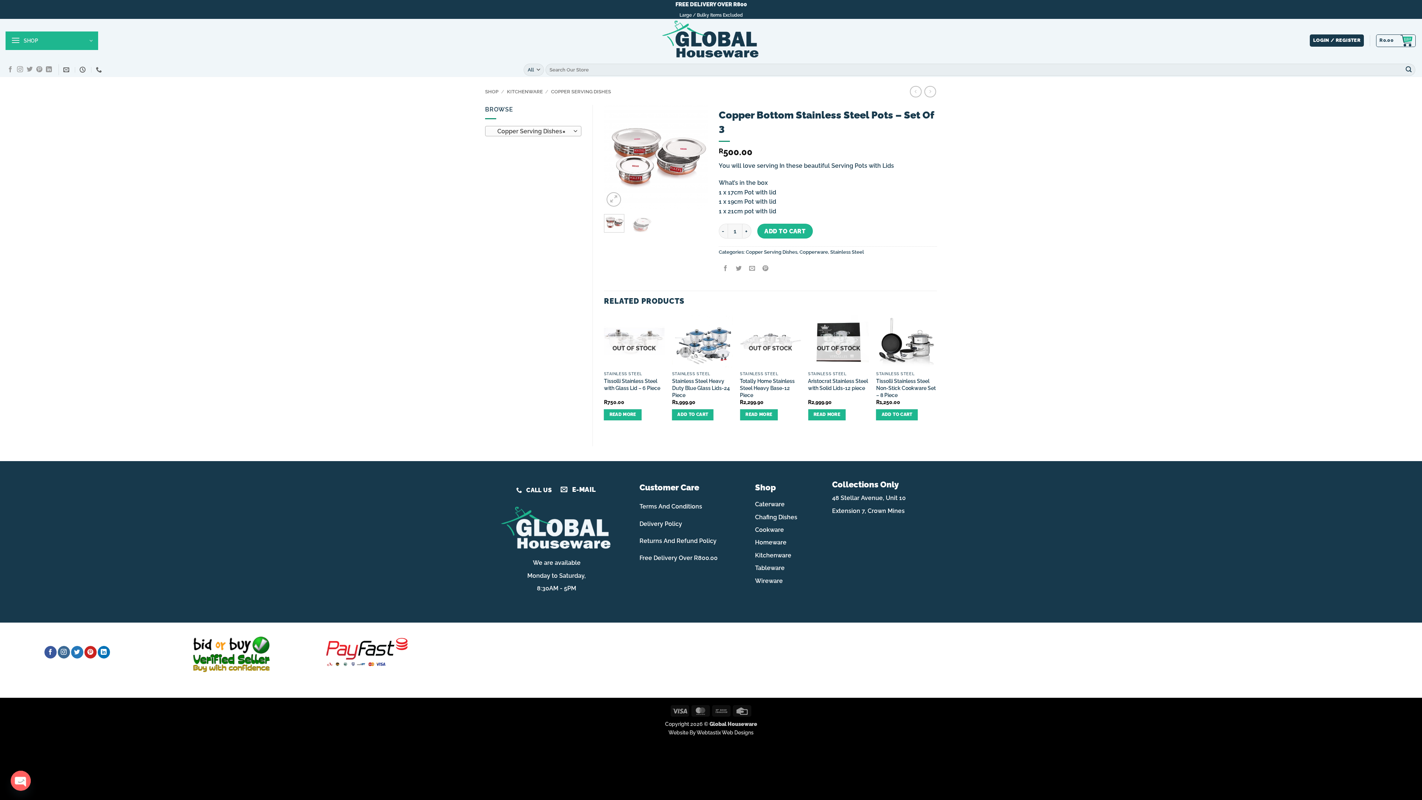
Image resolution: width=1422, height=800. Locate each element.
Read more (623, 414)
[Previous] (615, 156)
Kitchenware (525, 91)
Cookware (769, 529)
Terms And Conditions (671, 506)
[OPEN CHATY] (20, 780)
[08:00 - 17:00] (83, 70)
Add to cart (784, 231)
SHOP (491, 91)
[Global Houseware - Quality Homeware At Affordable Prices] (711, 41)
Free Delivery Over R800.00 (679, 557)
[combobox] (533, 131)
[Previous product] (930, 91)
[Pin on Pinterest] (766, 269)
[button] (52, 40)
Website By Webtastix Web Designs (711, 732)
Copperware (814, 252)
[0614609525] (100, 70)
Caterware (770, 504)
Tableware (770, 567)
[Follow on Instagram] (20, 69)
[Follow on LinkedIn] (49, 69)
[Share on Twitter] (738, 269)
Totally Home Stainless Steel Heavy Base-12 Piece (767, 388)
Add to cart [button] (692, 414)
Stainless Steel (847, 252)
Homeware (771, 542)
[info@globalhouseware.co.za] (67, 70)
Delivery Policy (661, 523)
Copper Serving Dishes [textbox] (529, 131)
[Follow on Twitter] (30, 69)
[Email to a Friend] (752, 269)
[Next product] (915, 91)
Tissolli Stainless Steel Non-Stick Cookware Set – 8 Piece (906, 388)
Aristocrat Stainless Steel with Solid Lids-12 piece (838, 384)
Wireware (769, 580)
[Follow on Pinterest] (39, 69)
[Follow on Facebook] (10, 69)
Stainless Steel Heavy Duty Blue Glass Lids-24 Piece (701, 388)
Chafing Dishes (776, 517)
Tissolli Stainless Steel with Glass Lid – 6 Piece (632, 384)
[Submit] (1408, 69)
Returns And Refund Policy (678, 540)
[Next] (696, 156)
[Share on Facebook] (725, 269)
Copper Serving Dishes (581, 91)
